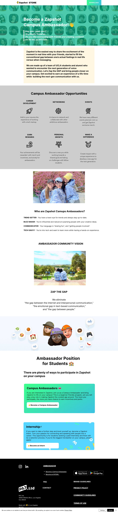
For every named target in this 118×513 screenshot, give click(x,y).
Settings (102, 510)
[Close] (116, 510)
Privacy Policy (68, 510)
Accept (110, 510)
